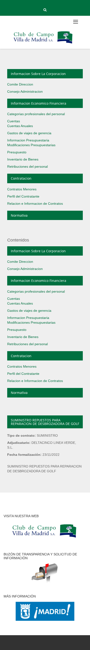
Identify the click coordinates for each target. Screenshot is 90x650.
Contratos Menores (21, 189)
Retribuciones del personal (27, 166)
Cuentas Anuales (20, 126)
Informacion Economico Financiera (38, 103)
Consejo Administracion (25, 91)
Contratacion (21, 178)
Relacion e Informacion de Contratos (35, 203)
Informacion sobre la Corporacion (38, 73)
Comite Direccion (20, 84)
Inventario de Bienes (22, 159)
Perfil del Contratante (23, 196)
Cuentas (13, 121)
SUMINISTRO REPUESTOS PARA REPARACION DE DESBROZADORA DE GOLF (45, 422)
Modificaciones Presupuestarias (31, 145)
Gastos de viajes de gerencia (29, 133)
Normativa (19, 215)
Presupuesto (16, 152)
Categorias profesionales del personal (36, 114)
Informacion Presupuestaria (28, 140)
